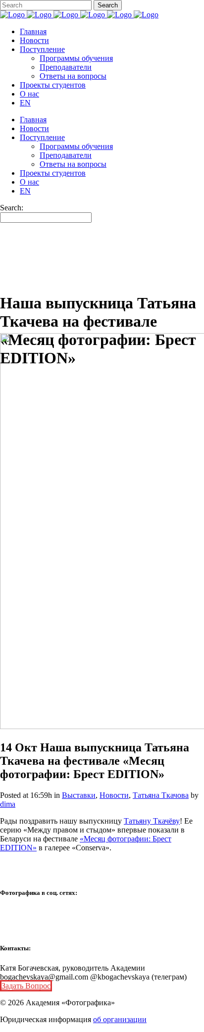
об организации (120, 1019)
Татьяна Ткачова (161, 795)
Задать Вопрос (26, 986)
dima (7, 804)
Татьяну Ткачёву (152, 821)
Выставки (79, 795)
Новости (114, 795)
